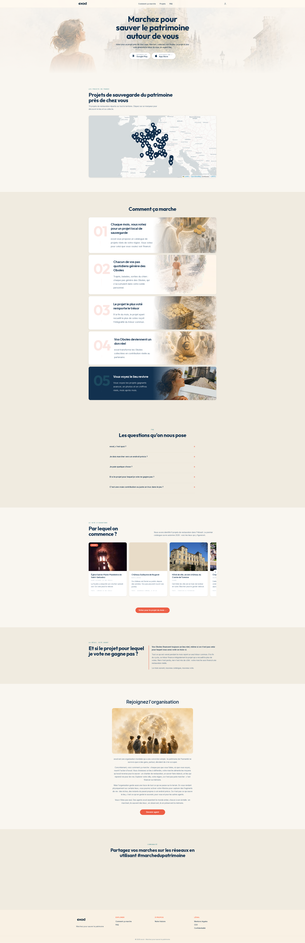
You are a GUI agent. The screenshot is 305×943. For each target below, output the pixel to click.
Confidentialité (200, 928)
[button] (150, 133)
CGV (196, 925)
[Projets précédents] (89, 572)
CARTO (213, 176)
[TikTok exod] (156, 894)
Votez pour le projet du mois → (153, 610)
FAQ (171, 4)
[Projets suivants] (215, 572)
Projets (163, 4)
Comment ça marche (147, 4)
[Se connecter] (225, 4)
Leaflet (186, 176)
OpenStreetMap (196, 176)
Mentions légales (201, 921)
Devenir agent (152, 812)
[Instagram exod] (149, 894)
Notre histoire (160, 921)
